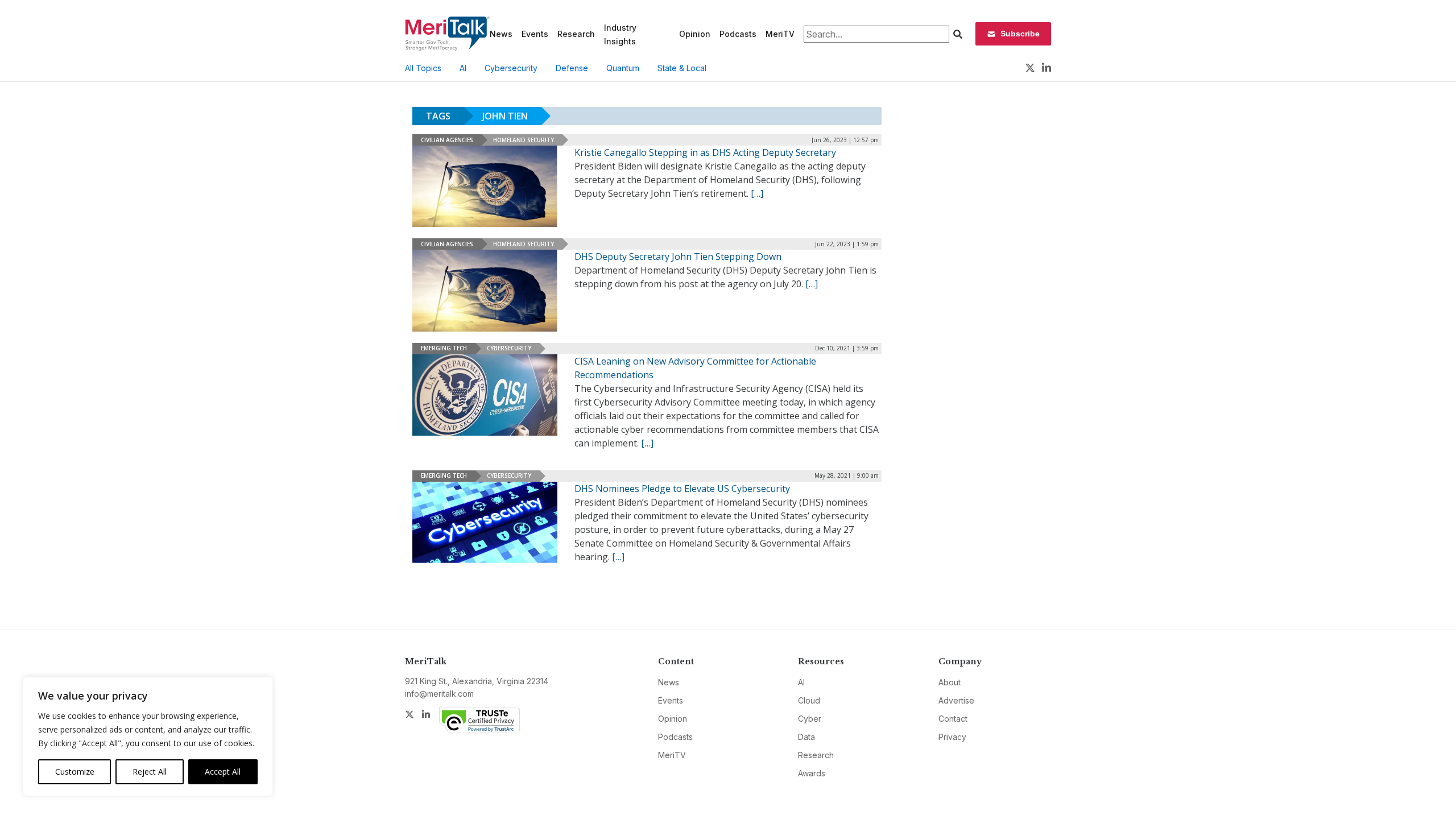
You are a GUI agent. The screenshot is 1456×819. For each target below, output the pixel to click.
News (501, 34)
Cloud (809, 700)
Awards (811, 773)
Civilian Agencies (447, 140)
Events (535, 34)
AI (463, 68)
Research (576, 34)
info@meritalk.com (439, 693)
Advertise (956, 700)
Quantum (622, 68)
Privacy (952, 737)
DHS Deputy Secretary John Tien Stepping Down (677, 256)
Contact (952, 718)
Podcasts (737, 34)
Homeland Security (523, 140)
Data (806, 737)
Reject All (150, 771)
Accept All (223, 771)
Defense (572, 68)
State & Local (681, 68)
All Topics (423, 68)
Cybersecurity (511, 68)
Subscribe (1020, 33)
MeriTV (780, 34)
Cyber (809, 718)
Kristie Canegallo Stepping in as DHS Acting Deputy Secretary (705, 152)
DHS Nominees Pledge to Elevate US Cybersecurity (682, 488)
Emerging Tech (444, 348)
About (949, 682)
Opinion (694, 34)
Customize (74, 771)
